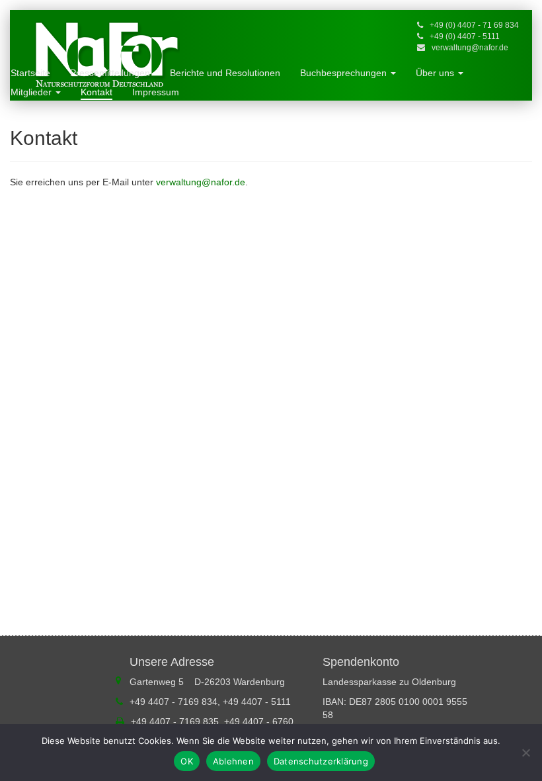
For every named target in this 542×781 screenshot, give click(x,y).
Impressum (155, 92)
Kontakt (96, 92)
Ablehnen (233, 761)
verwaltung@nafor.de (470, 47)
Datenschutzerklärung (321, 761)
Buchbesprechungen (344, 73)
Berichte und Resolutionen (225, 73)
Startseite (30, 73)
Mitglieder (32, 92)
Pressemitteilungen (110, 73)
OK (186, 761)
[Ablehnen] (525, 752)
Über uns (436, 73)
